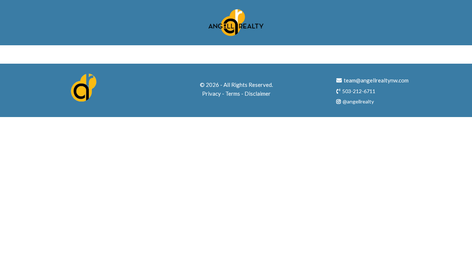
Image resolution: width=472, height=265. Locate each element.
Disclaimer (257, 93)
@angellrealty (358, 101)
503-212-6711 (358, 91)
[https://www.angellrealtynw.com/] (236, 22)
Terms (232, 93)
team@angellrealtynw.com (376, 80)
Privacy (211, 93)
